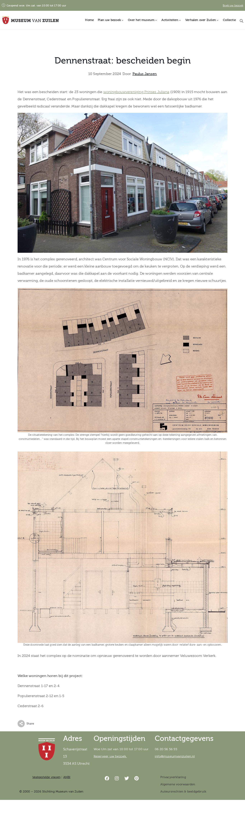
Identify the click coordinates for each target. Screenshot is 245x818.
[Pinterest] (136, 778)
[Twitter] (126, 778)
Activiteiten (169, 20)
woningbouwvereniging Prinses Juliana (136, 92)
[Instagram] (116, 778)
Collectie (229, 20)
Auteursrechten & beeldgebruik (183, 791)
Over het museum (141, 20)
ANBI (66, 777)
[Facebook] (107, 778)
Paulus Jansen (145, 74)
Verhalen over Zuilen (200, 20)
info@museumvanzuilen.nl (175, 756)
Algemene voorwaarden (177, 784)
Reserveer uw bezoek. (110, 756)
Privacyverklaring (173, 777)
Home (89, 20)
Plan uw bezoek (109, 20)
